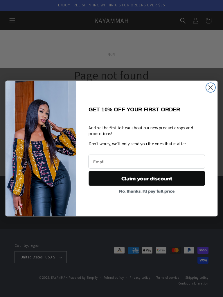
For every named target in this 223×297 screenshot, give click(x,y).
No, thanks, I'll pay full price (147, 190)
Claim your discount (146, 178)
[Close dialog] (210, 87)
